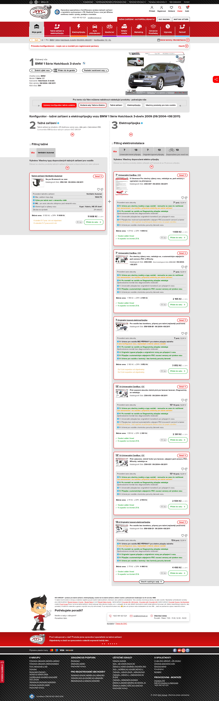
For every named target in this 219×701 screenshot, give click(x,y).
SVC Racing (164, 19)
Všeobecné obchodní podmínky (42, 682)
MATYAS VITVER (181, 19)
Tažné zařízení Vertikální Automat (46, 176)
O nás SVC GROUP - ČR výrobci (167, 661)
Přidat (92, 222)
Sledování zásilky (78, 664)
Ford (61, 604)
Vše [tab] (33, 152)
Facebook (175, 650)
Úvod (42, 40)
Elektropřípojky (134, 105)
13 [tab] (136, 149)
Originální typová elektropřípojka (131, 320)
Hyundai (125, 602)
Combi (81, 602)
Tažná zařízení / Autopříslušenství (136, 19)
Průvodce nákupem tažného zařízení (44, 661)
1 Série (57, 40)
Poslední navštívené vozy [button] (94, 70)
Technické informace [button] (136, 2)
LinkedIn (188, 650)
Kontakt (187, 2)
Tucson (177, 602)
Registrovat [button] (161, 11)
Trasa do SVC (121, 623)
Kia (181, 602)
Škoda (70, 602)
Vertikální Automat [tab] (46, 152)
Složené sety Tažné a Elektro (92, 105)
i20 (156, 602)
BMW (52, 40)
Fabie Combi (107, 602)
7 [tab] (124, 149)
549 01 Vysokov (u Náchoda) (166, 683)
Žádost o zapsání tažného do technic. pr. (129, 683)
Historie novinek (119, 661)
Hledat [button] (179, 11)
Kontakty (110, 623)
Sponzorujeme (160, 666)
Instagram (183, 650)
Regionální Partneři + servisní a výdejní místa (38, 673)
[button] (36, 29)
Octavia (74, 602)
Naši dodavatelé (175, 2)
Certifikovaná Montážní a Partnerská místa (111, 2)
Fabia (91, 602)
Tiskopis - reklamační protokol (125, 680)
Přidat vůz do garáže (66, 70)
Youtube (179, 650)
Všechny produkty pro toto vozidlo (161, 105)
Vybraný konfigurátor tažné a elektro (59, 105)
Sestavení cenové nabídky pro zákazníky (87, 675)
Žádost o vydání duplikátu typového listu (129, 666)
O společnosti (88, 2)
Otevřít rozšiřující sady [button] (150, 582)
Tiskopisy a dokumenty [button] (157, 2)
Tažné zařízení (116, 105)
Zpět (36, 40)
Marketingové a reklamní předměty (85, 681)
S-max (66, 604)
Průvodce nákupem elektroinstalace (44, 664)
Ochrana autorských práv (164, 664)
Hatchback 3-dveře (68, 40)
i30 (129, 602)
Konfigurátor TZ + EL (102, 40)
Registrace (75, 661)
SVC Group (162, 695)
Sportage (186, 602)
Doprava (33, 669)
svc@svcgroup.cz (140, 616)
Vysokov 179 (159, 681)
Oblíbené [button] (171, 11)
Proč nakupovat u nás (38, 666)
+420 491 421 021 (120, 616)
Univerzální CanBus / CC (128, 175)
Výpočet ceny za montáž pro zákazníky (87, 678)
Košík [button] (187, 9)
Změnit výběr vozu (42, 70)
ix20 (146, 602)
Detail (97, 176)
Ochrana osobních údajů (39, 685)
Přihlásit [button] (152, 11)
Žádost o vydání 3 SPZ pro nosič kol (128, 685)
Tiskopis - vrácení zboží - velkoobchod (129, 672)
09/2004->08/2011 (84, 40)
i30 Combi (134, 602)
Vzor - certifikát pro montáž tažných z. (128, 669)
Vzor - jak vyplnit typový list (124, 664)
